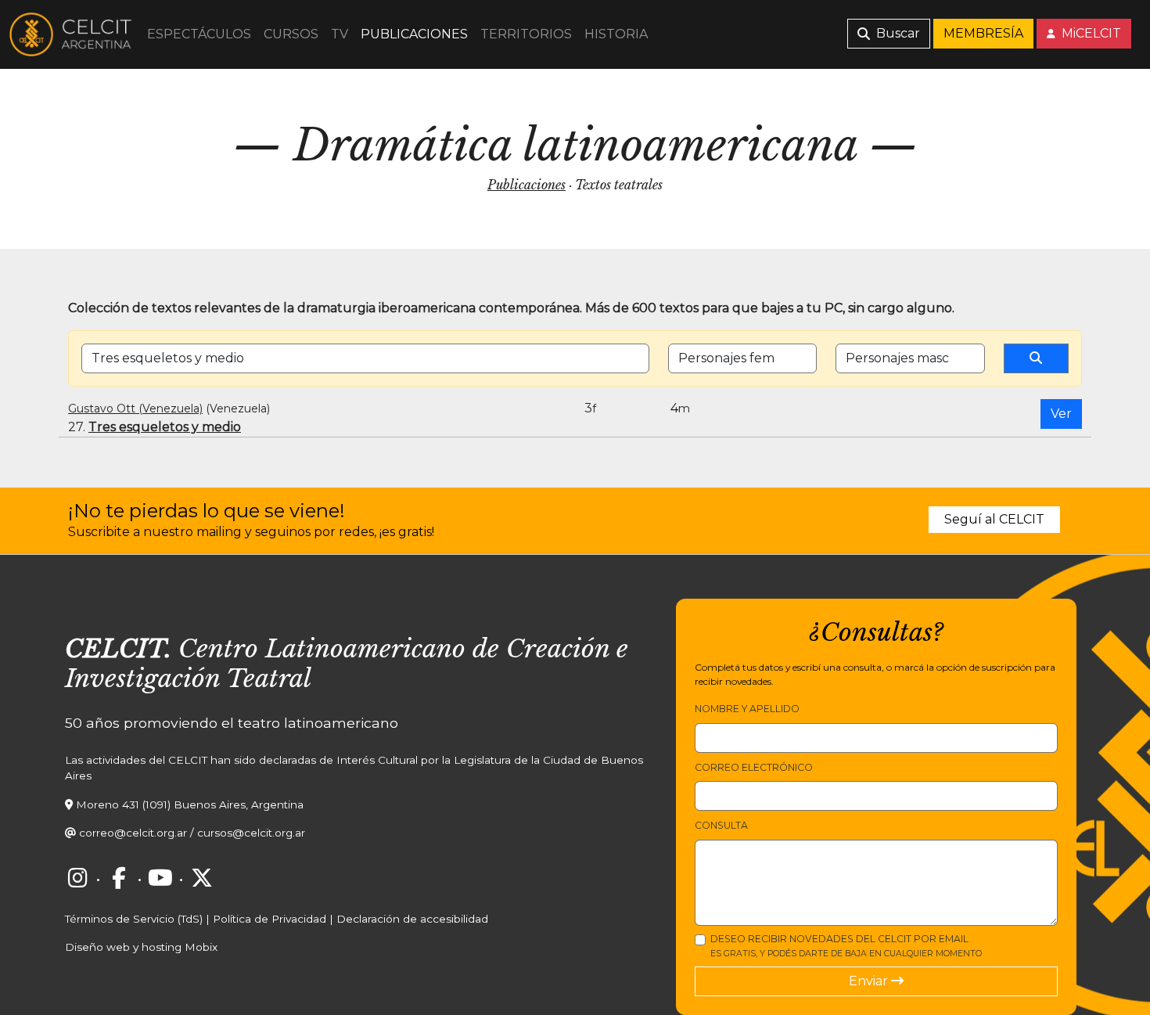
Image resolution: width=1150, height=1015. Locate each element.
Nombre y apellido (747, 708)
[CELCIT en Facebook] (118, 878)
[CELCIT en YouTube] (160, 878)
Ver (1061, 413)
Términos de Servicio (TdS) (134, 918)
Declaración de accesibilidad (412, 918)
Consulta (721, 825)
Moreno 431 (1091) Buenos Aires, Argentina (190, 804)
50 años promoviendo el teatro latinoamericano (231, 722)
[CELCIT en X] (201, 878)
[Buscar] (1036, 358)
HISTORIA (616, 34)
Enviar (870, 981)
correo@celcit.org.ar (133, 832)
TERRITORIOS (526, 34)
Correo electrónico (754, 767)
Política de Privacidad (269, 918)
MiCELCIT (1089, 33)
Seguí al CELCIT (994, 519)
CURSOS (291, 34)
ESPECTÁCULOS (199, 34)
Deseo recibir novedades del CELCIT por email (846, 946)
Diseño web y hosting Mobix (141, 947)
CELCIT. (118, 648)
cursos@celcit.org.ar (251, 832)
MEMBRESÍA (983, 33)
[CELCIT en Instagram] (77, 878)
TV (339, 34)
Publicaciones (526, 185)
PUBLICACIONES (414, 34)
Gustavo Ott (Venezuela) (135, 408)
